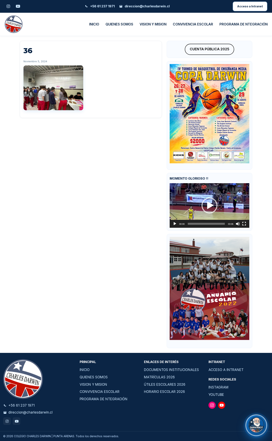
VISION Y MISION (153, 24)
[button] (209, 205)
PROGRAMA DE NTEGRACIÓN (243, 24)
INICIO (94, 24)
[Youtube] (16, 421)
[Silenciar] (238, 224)
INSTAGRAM (218, 387)
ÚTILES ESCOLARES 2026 (164, 384)
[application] (209, 205)
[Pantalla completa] (244, 224)
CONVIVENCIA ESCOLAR (193, 24)
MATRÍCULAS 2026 (159, 377)
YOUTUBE (216, 395)
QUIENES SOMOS (119, 24)
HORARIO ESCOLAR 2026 (164, 392)
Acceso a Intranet (250, 6)
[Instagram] (7, 421)
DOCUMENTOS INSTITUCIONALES (171, 370)
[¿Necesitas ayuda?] (256, 425)
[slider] (206, 224)
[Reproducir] (175, 224)
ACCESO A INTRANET (226, 370)
